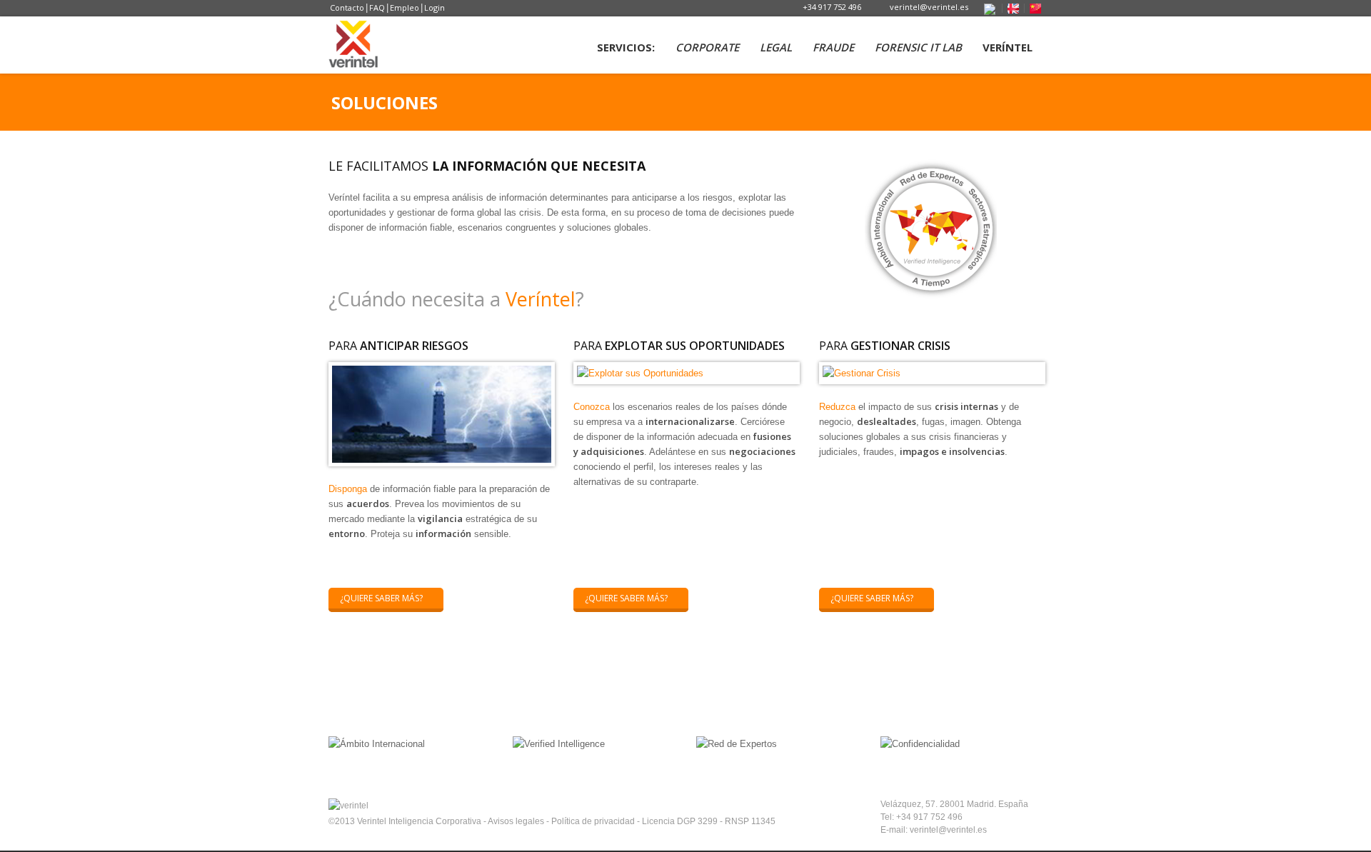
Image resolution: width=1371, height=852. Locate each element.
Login (434, 7)
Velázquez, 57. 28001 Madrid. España (954, 804)
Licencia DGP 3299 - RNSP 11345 (708, 821)
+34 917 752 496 (832, 6)
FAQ (377, 7)
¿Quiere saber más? (381, 598)
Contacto (347, 7)
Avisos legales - (519, 821)
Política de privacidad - (596, 821)
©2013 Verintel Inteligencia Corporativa (405, 821)
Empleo (404, 7)
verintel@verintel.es (929, 6)
